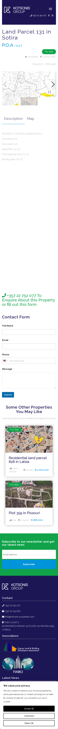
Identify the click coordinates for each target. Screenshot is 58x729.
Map (30, 119)
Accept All (29, 709)
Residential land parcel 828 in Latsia (28, 460)
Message (7, 369)
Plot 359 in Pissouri (24, 513)
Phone (5, 354)
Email (5, 340)
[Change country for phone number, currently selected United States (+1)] (5, 361)
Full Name (8, 325)
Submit (8, 394)
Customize (29, 716)
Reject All (29, 723)
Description (13, 119)
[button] (53, 84)
